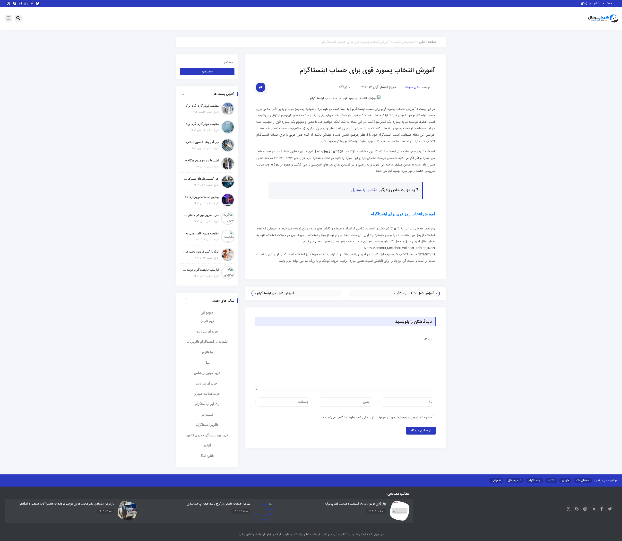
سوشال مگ (582, 480)
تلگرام (551, 480)
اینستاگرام (534, 480)
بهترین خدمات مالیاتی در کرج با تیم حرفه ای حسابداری (218, 503)
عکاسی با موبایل (364, 190)
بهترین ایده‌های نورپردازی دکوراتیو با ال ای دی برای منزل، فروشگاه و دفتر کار (200, 197)
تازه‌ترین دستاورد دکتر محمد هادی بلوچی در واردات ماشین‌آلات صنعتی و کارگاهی (66, 503)
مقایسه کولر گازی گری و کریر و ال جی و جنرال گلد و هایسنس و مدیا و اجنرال (200, 105)
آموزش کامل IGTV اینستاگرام (414, 293)
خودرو (565, 480)
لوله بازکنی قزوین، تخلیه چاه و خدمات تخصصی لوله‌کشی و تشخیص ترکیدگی (200, 251)
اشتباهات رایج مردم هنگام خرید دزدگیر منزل (200, 160)
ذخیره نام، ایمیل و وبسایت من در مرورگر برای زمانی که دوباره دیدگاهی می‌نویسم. (377, 417)
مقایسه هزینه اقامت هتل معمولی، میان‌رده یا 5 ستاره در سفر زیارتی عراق (200, 233)
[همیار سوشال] (603, 19)
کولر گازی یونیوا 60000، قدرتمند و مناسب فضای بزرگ (355, 503)
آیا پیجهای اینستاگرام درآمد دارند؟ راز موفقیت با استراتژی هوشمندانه (200, 269)
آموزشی (496, 480)
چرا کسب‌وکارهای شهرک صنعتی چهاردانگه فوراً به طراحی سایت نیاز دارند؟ (200, 178)
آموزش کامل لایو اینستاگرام (275, 293)
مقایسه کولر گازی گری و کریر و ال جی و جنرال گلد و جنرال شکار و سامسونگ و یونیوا (200, 124)
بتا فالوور (207, 352)
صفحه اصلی (427, 42)
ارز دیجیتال (514, 480)
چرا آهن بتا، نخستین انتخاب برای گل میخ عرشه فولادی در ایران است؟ (200, 142)
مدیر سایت (412, 87)
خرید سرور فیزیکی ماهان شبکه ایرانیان (200, 215)
